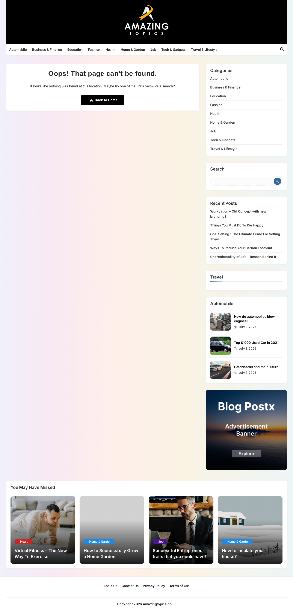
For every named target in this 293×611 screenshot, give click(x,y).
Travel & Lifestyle (204, 50)
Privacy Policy (154, 586)
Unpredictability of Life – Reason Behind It (243, 257)
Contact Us (130, 586)
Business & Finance (47, 50)
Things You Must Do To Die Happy (236, 225)
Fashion (94, 50)
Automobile (18, 50)
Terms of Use (179, 586)
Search (217, 169)
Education (75, 50)
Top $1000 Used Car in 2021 (256, 343)
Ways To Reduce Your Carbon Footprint (241, 248)
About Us (110, 586)
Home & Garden (133, 50)
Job (153, 50)
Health (110, 50)
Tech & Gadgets (173, 50)
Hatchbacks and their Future (256, 367)
